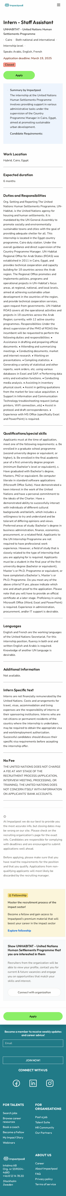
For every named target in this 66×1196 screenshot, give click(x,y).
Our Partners (43, 1132)
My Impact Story (13, 1137)
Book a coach (11, 1127)
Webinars (9, 1142)
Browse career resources (12, 1119)
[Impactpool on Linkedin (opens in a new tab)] (33, 1087)
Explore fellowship (19, 930)
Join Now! (33, 1060)
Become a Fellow (13, 1132)
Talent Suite (42, 1122)
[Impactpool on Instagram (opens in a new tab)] (49, 1087)
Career (39, 1163)
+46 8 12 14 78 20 (13, 1176)
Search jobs (10, 1113)
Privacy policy (44, 1179)
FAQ (38, 1173)
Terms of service (45, 1184)
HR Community (44, 1127)
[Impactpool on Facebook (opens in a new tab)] (16, 1087)
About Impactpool (46, 1168)
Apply (19, 75)
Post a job (41, 1117)
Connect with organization (34, 992)
